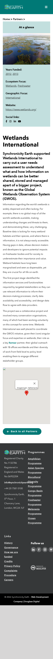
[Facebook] (38, 549)
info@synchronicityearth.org (18, 482)
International (13, 98)
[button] (27, 393)
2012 (8, 74)
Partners (18, 19)
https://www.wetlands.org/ (21, 109)
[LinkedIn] (33, 549)
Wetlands (11, 86)
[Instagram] (44, 549)
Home (6, 19)
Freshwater (24, 86)
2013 (15, 74)
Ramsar (13, 342)
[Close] (34, 383)
